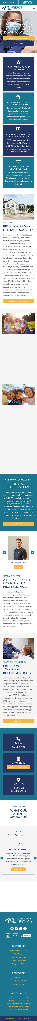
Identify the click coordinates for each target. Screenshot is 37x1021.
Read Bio (18, 567)
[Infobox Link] (18, 742)
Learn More (18, 869)
